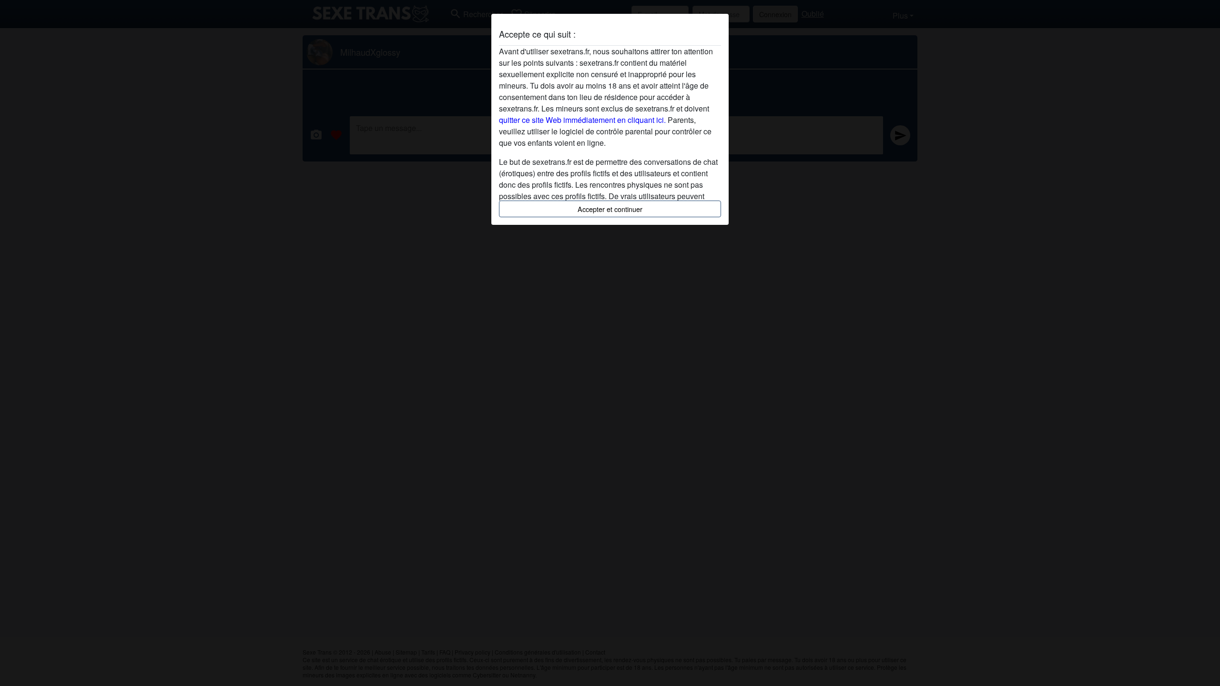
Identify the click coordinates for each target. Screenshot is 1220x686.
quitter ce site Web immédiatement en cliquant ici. (582, 119)
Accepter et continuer (610, 209)
